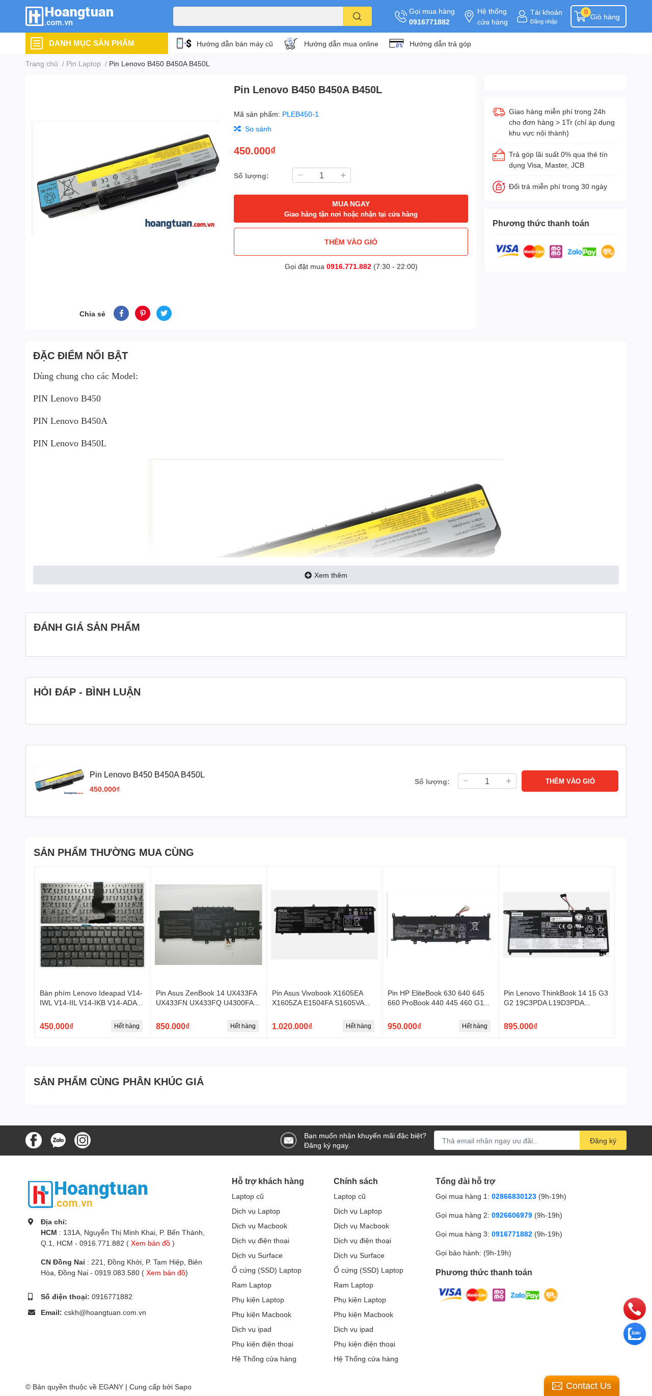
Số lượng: (251, 175)
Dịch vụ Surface (257, 1255)
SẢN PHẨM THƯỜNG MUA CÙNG (114, 852)
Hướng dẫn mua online (341, 43)
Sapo (183, 1386)
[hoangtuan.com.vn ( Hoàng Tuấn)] (88, 16)
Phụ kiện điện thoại (262, 1343)
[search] (357, 16)
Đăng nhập (543, 21)
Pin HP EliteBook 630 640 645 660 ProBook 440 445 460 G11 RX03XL (437, 1002)
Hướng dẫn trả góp (440, 43)
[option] (126, 178)
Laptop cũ (248, 1196)
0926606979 (512, 1215)
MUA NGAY (351, 208)
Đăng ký (603, 1140)
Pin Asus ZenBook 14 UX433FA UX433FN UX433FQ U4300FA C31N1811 (206, 1002)
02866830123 (514, 1196)
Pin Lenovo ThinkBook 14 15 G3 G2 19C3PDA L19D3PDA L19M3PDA (556, 1002)
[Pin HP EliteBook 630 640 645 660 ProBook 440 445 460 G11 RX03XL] (440, 925)
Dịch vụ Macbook (259, 1225)
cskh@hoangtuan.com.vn (105, 1312)
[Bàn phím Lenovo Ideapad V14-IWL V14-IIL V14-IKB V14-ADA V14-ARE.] (92, 925)
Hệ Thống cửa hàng (264, 1358)
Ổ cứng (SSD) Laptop (267, 1270)
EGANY (111, 1386)
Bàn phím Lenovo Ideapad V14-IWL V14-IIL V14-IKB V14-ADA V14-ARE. (91, 1002)
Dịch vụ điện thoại (260, 1240)
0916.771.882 (349, 266)
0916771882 (429, 21)
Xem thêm (330, 575)
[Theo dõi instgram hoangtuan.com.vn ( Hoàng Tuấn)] (82, 1139)
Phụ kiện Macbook (261, 1314)
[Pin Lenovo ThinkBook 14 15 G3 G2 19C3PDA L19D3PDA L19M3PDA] (556, 925)
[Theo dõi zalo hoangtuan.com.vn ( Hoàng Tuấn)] (58, 1139)
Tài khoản (546, 12)
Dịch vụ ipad (251, 1329)
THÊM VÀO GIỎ (350, 241)
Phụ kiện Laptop (258, 1299)
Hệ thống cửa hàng (492, 16)
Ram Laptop (251, 1284)
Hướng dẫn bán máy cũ (235, 43)
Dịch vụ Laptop (256, 1210)
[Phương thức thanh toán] (555, 250)
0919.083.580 (117, 1272)
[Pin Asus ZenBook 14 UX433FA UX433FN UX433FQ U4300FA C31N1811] (208, 925)
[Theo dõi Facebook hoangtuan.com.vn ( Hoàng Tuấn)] (33, 1139)
